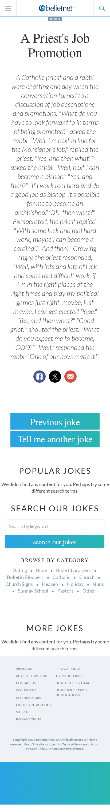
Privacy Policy (68, 669)
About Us (24, 669)
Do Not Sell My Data (72, 683)
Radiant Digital (29, 719)
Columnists (26, 690)
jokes (55, 19)
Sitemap (22, 712)
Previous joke (55, 421)
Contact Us (26, 683)
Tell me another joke (55, 438)
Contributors (28, 698)
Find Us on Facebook (34, 705)
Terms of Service (70, 676)
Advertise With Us (31, 676)
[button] (101, 8)
